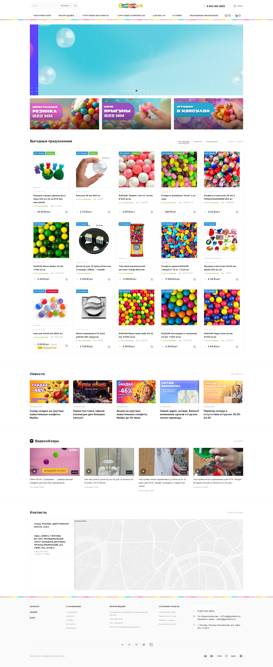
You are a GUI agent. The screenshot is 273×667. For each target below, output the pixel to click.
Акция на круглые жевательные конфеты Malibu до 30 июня (132, 414)
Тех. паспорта (116, 623)
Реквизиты (71, 628)
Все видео (238, 441)
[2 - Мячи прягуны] (136, 113)
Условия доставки (167, 612)
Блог (33, 618)
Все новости (237, 374)
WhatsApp (144, 645)
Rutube (137, 645)
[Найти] (75, 6)
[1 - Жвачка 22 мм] (64, 113)
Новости (70, 616)
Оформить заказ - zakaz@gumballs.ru (216, 619)
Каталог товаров (235, 141)
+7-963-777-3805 (42, 554)
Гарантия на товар (168, 616)
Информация (118, 606)
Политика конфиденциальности (124, 627)
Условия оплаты (169, 606)
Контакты (70, 624)
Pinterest (151, 645)
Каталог (35, 606)
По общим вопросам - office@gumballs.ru (218, 616)
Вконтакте (122, 645)
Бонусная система (167, 624)
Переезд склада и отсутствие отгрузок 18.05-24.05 (222, 414)
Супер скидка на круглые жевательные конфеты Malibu (47, 414)
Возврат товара (166, 620)
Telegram (129, 645)
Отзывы (69, 620)
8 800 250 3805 (216, 6)
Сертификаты (116, 619)
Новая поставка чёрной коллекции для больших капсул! (89, 414)
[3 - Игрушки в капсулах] (208, 113)
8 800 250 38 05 (41, 551)
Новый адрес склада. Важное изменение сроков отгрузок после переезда (179, 414)
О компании (73, 606)
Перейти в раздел (235, 512)
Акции (33, 612)
